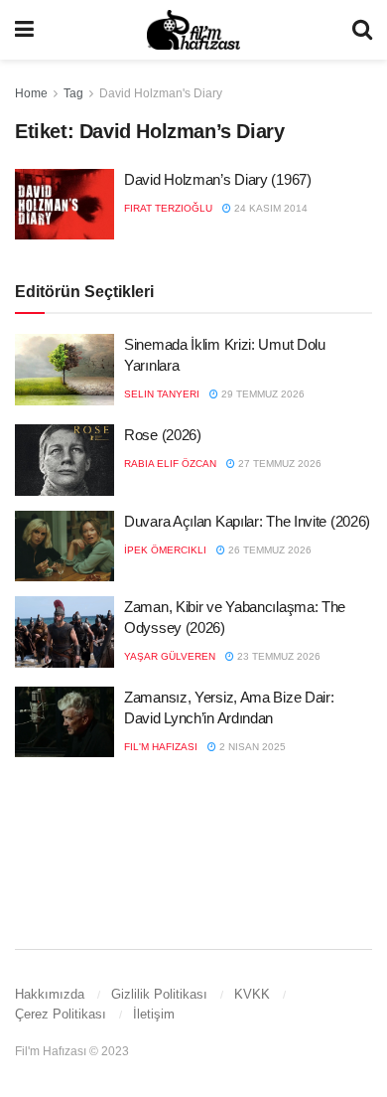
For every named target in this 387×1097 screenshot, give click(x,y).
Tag (73, 93)
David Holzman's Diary (160, 93)
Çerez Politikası (60, 1014)
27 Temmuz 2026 (278, 463)
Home (31, 93)
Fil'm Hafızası (160, 746)
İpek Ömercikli (165, 550)
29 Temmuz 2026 (261, 394)
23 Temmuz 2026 (277, 656)
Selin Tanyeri (161, 394)
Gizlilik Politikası (159, 994)
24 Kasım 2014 (269, 208)
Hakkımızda (49, 994)
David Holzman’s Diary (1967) (218, 179)
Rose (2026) (162, 434)
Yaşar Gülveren (169, 656)
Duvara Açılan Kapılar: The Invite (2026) (247, 521)
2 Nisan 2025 (251, 746)
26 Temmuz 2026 (268, 550)
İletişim (154, 1014)
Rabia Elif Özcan (170, 463)
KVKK (252, 994)
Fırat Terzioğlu (168, 208)
